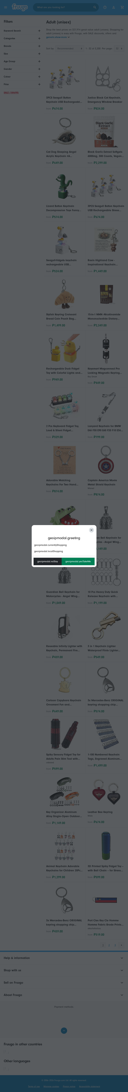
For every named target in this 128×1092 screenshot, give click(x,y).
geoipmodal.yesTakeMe (78, 561)
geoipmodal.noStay (47, 561)
